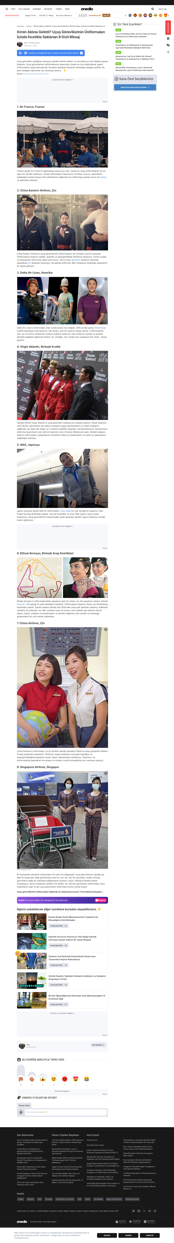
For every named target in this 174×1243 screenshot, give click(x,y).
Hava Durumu (92, 1140)
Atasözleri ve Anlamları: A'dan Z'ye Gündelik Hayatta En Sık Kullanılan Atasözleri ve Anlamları (100, 1179)
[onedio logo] (87, 9)
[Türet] (134, 15)
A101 (79, 1199)
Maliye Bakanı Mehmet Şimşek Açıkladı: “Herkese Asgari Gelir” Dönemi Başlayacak (67, 1160)
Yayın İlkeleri (104, 1211)
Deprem (30, 1199)
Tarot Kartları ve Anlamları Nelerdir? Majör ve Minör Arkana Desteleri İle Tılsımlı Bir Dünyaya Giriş (139, 1142)
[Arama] (153, 9)
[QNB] (129, 15)
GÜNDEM (37, 9)
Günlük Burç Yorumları (65, 1199)
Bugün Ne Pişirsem (114, 1199)
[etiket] (18, 953)
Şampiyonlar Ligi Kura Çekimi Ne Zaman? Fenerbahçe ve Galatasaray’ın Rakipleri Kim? (135, 57)
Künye (112, 1211)
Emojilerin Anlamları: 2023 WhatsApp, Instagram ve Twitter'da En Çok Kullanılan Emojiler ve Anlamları (103, 1172)
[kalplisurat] (164, 15)
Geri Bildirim (31, 1211)
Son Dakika (98, 1199)
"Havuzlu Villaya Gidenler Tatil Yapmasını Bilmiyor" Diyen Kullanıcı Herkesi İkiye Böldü (67, 1142)
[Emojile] (149, 15)
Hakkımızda (21, 1211)
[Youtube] (149, 1211)
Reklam (66, 1211)
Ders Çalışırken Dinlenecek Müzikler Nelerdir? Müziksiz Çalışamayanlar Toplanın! (137, 1162)
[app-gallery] (150, 1221)
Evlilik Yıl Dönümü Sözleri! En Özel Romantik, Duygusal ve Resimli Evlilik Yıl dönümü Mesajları (102, 1152)
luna (32, 43)
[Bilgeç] (139, 15)
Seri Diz (106, 15)
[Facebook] (139, 1211)
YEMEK (59, 9)
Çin (29, 263)
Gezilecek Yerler (132, 1199)
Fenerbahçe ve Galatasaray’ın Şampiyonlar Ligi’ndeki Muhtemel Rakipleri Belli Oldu (134, 46)
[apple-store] (121, 1221)
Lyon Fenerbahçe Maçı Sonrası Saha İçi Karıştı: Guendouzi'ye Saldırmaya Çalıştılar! (136, 35)
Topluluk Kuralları (56, 1211)
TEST (13, 9)
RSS (116, 1211)
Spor (118, 30)
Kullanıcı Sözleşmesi (90, 1211)
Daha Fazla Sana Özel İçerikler (134, 87)
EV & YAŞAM (24, 9)
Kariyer (79, 1211)
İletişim (73, 1211)
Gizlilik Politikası (43, 1211)
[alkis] (159, 15)
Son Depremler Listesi (95, 1145)
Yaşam (29, 26)
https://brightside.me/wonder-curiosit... (36, 74)
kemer (103, 177)
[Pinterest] (155, 1211)
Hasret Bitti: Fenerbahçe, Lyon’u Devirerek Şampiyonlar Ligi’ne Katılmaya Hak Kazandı (135, 68)
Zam (39, 1199)
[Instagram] (133, 1211)
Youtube (48, 1199)
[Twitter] (144, 1211)
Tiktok (87, 1199)
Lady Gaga (65, 511)
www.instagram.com (24, 870)
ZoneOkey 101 (95, 15)
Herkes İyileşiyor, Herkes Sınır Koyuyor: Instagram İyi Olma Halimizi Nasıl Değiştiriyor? (32, 1175)
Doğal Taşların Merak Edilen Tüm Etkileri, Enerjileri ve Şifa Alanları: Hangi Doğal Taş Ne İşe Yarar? (103, 1165)
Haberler (20, 26)
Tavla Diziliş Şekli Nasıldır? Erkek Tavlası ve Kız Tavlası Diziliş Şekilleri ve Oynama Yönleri (103, 1185)
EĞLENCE (48, 9)
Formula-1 (21, 604)
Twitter (20, 1199)
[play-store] (135, 1221)
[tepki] (21, 1079)
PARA (67, 9)
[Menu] (6, 8)
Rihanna (99, 327)
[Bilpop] (144, 15)
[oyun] (154, 15)
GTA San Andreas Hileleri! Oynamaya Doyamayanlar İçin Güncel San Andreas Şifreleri (138, 1182)
